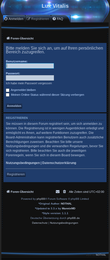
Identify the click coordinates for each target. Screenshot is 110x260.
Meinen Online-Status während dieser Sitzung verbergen (47, 94)
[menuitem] (13, 19)
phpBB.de (73, 218)
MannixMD (68, 208)
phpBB (41, 198)
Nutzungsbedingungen (23, 163)
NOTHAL (66, 203)
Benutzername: (17, 61)
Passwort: (13, 73)
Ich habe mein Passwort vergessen (29, 83)
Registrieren (16, 174)
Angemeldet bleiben (23, 89)
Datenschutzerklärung (59, 163)
